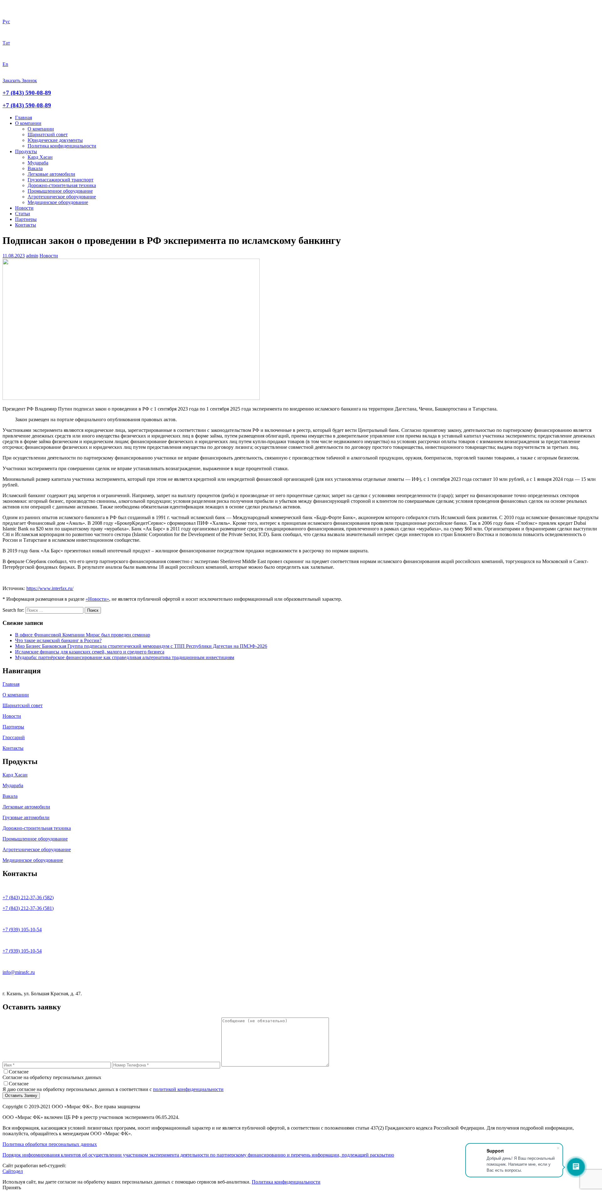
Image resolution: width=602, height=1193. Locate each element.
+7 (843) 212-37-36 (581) (28, 908)
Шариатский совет (48, 134)
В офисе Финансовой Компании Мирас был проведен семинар (82, 634)
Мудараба (38, 162)
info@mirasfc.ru (19, 972)
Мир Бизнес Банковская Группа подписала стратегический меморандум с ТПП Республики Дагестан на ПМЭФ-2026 (141, 646)
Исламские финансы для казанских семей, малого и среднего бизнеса (89, 651)
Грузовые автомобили (26, 817)
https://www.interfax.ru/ (49, 588)
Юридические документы (55, 140)
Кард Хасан (40, 157)
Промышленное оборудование (60, 191)
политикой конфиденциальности (188, 1089)
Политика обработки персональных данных (50, 1144)
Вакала (35, 168)
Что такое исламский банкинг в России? (58, 640)
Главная (23, 117)
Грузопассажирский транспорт (60, 179)
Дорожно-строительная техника (62, 185)
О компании (28, 123)
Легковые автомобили (51, 174)
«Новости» (97, 599)
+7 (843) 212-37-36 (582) (28, 897)
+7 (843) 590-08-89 (27, 92)
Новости (24, 208)
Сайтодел (13, 1171)
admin (32, 255)
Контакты (25, 225)
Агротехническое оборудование (62, 196)
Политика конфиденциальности (62, 145)
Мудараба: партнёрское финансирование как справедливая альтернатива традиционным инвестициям (124, 657)
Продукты (26, 151)
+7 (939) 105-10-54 (22, 929)
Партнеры (26, 219)
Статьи (22, 213)
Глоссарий (14, 737)
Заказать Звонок (20, 80)
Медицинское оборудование (58, 202)
